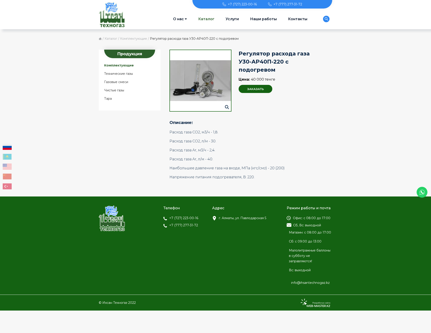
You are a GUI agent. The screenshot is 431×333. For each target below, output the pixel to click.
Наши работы (263, 19)
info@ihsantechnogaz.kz (310, 283)
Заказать (255, 89)
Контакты (297, 19)
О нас (178, 19)
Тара (108, 99)
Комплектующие (133, 39)
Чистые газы (114, 90)
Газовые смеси (116, 82)
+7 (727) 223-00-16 (242, 4)
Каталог (206, 19)
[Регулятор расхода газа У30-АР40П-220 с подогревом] (200, 81)
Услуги (232, 19)
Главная (100, 38)
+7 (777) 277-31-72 (287, 4)
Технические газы (118, 74)
